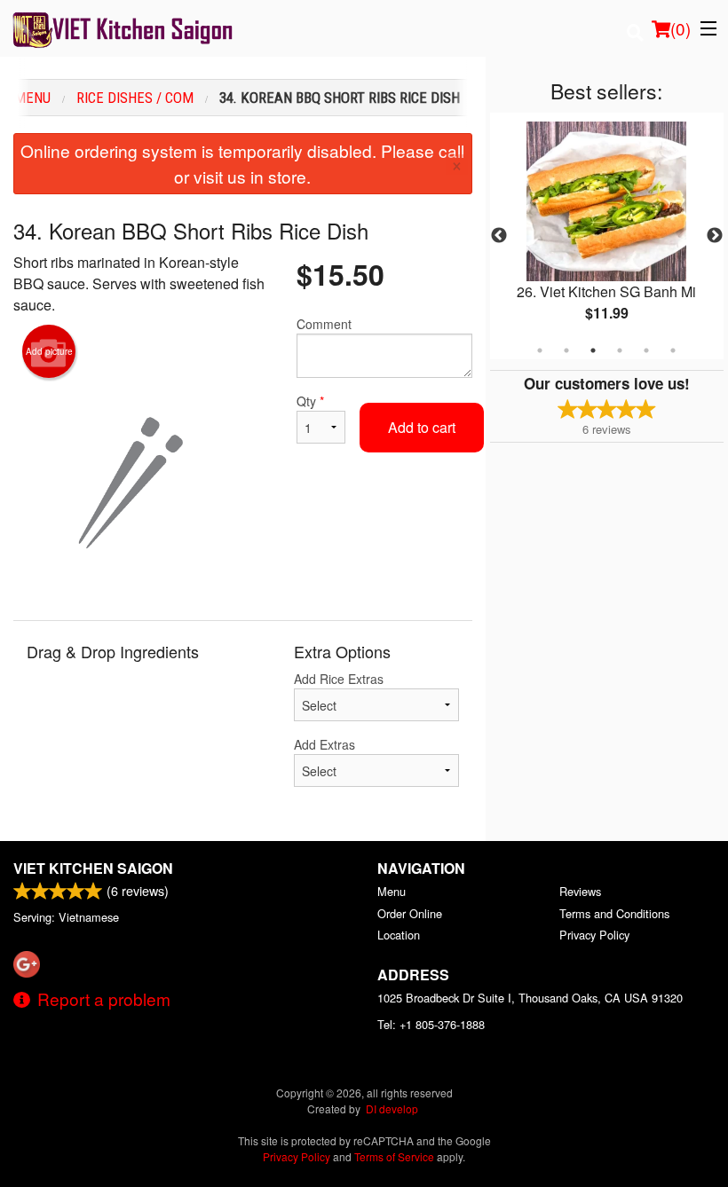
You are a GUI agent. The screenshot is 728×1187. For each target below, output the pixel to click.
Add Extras (324, 744)
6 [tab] (673, 350)
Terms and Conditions (614, 913)
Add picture (49, 351)
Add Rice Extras (339, 679)
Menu (391, 891)
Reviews (580, 891)
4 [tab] (620, 350)
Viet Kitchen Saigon (93, 868)
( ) (680, 28)
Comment (324, 324)
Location (398, 934)
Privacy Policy (594, 934)
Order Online (409, 913)
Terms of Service (394, 1156)
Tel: (431, 1024)
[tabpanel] (607, 236)
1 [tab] (540, 350)
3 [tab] (593, 350)
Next (715, 236)
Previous (499, 236)
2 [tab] (566, 350)
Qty (310, 401)
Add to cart (421, 427)
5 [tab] (646, 350)
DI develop (392, 1108)
